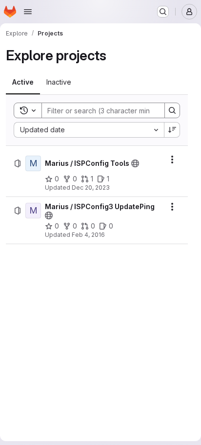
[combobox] (89, 130)
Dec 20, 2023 (91, 187)
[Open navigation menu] (28, 11)
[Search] (172, 110)
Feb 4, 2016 (88, 234)
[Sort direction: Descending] (172, 130)
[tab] (23, 82)
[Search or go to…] (163, 12)
